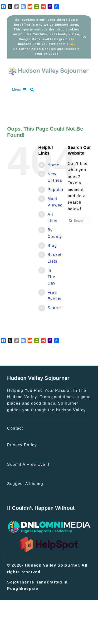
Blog (52, 246)
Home (53, 165)
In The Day (52, 276)
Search (55, 308)
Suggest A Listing (25, 484)
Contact (15, 428)
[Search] (34, 89)
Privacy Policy (22, 445)
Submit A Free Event (28, 464)
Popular (56, 190)
